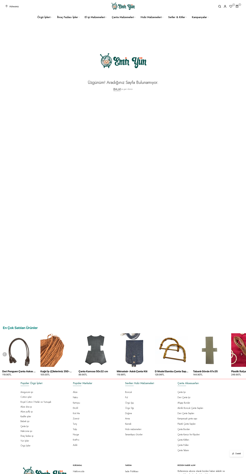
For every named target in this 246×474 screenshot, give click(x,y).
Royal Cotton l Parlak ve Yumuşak (35, 402)
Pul (126, 397)
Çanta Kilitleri (183, 439)
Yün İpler (24, 440)
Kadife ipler (25, 416)
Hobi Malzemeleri (151, 17)
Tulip (75, 429)
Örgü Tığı (129, 408)
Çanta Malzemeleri (123, 17)
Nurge (76, 434)
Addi (75, 445)
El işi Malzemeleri (95, 17)
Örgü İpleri (43, 17)
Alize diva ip (26, 406)
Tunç (75, 423)
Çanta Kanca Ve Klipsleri (189, 434)
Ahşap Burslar (184, 402)
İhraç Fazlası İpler (67, 17)
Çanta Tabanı (183, 450)
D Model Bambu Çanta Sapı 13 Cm (171, 371)
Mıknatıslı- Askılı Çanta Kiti (132, 371)
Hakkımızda (78, 471)
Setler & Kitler (176, 17)
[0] (230, 6)
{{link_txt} (117, 89)
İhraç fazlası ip (26, 436)
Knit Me (76, 413)
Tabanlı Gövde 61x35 (205, 371)
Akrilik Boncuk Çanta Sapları (190, 408)
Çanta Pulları (183, 445)
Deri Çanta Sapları (186, 413)
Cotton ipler (26, 397)
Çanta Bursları (184, 429)
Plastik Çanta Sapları (187, 423)
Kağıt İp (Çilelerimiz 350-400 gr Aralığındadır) (55, 371)
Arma (127, 418)
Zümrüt (76, 418)
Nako (75, 397)
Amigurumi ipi (26, 392)
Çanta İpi (24, 426)
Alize (75, 392)
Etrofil (75, 408)
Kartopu (76, 402)
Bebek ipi (24, 421)
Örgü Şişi (129, 402)
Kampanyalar (199, 17)
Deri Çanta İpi (184, 397)
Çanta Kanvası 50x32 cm (93, 371)
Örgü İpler (25, 445)
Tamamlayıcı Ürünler (134, 434)
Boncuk (128, 392)
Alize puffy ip (26, 411)
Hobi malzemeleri (133, 429)
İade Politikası (132, 471)
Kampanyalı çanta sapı (187, 418)
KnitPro (76, 439)
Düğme (128, 413)
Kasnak (128, 423)
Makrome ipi (26, 431)
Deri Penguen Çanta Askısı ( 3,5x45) (18, 371)
